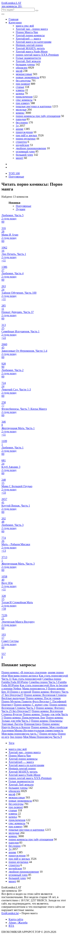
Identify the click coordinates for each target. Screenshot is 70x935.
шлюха (20, 93)
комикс (20, 112)
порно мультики (26, 138)
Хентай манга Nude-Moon (32, 51)
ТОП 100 (14, 173)
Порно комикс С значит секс (31, 704)
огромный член (25, 151)
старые (20, 87)
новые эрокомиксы (27, 77)
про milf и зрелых (26, 135)
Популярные (16, 176)
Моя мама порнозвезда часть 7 (20, 733)
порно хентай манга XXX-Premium (37, 54)
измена (20, 90)
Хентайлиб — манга (28, 38)
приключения (24, 96)
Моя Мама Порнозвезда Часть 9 (42, 736)
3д (17, 125)
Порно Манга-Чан (27, 32)
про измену (23, 103)
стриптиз (21, 141)
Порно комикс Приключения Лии (24, 717)
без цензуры (23, 80)
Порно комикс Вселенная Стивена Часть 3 (34, 706)
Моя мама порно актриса (23, 675)
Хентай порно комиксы (30, 35)
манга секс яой (25, 25)
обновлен (21, 67)
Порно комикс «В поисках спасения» (24, 672)
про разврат (23, 83)
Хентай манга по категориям (33, 41)
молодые (21, 109)
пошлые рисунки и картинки (34, 106)
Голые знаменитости (28, 57)
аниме (19, 128)
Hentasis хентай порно (29, 45)
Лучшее (20, 209)
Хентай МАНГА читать (30, 48)
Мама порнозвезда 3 (34, 688)
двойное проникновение (31, 148)
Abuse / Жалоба (18, 922)
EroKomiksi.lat (10, 913)
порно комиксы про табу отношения (38, 116)
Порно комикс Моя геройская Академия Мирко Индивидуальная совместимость (34, 729)
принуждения (24, 132)
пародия (21, 119)
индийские (22, 145)
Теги (11, 743)
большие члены (25, 64)
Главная (13, 19)
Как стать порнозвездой (27, 678)
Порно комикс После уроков (43, 698)
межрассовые (24, 74)
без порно (22, 122)
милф (19, 70)
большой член (24, 154)
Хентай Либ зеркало (28, 61)
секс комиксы (24, 99)
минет (19, 157)
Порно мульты (48, 733)
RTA (11, 925)
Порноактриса (32, 724)
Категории (15, 22)
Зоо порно (16, 736)
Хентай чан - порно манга (32, 28)
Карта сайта (16, 919)
